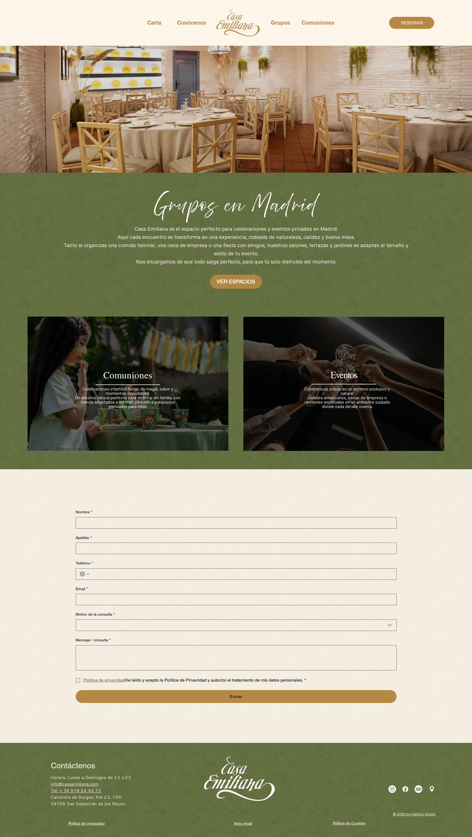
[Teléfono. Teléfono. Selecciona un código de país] (84, 574)
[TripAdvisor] (418, 789)
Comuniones (127, 374)
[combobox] (236, 625)
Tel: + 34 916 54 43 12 (76, 792)
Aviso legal (243, 823)
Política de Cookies (349, 823)
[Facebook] (405, 789)
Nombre (84, 512)
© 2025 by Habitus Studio (414, 815)
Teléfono (84, 563)
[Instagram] (392, 789)
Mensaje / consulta (93, 640)
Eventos (344, 374)
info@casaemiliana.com (75, 785)
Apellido (84, 537)
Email (82, 589)
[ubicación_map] (432, 789)
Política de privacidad (86, 823)
